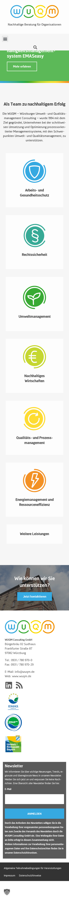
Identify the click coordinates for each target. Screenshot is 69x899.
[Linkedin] (8, 685)
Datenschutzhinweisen (25, 852)
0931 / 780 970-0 (21, 660)
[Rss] (19, 685)
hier (57, 783)
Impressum (9, 875)
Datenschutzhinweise (30, 875)
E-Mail (8, 789)
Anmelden (34, 813)
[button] (5, 39)
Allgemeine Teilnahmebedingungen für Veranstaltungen (32, 868)
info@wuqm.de (24, 672)
